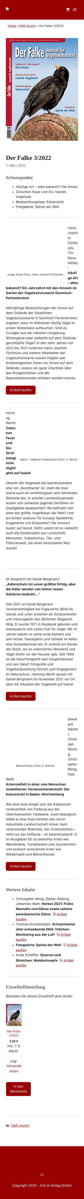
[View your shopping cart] (67, 10)
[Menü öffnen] (42, 1175)
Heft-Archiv (20, 1126)
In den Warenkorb (18, 1088)
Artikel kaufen (21, 390)
